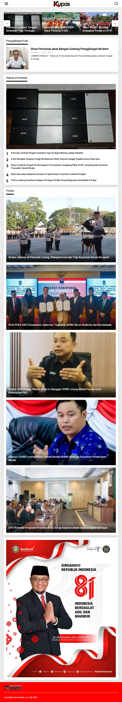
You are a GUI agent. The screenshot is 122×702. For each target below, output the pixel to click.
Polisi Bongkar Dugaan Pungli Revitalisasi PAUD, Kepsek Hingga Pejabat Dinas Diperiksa (55, 159)
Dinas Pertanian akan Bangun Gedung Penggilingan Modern (70, 49)
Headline (34, 52)
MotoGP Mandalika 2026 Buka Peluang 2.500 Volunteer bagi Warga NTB (22, 29)
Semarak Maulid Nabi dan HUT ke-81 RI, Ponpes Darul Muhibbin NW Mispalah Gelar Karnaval (98, 29)
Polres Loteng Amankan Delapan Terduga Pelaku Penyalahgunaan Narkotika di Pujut (53, 180)
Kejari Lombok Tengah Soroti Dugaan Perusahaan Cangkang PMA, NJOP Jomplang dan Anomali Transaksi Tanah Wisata (59, 166)
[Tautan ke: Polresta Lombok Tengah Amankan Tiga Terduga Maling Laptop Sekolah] (61, 116)
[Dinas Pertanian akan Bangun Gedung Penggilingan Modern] (40, 59)
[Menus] (6, 3)
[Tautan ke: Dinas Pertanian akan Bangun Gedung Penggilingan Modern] (17, 58)
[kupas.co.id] (62, 3)
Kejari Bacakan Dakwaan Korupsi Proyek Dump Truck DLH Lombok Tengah (48, 174)
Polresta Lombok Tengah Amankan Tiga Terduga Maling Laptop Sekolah (47, 153)
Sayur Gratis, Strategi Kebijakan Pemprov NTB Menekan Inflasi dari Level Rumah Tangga (60, 29)
